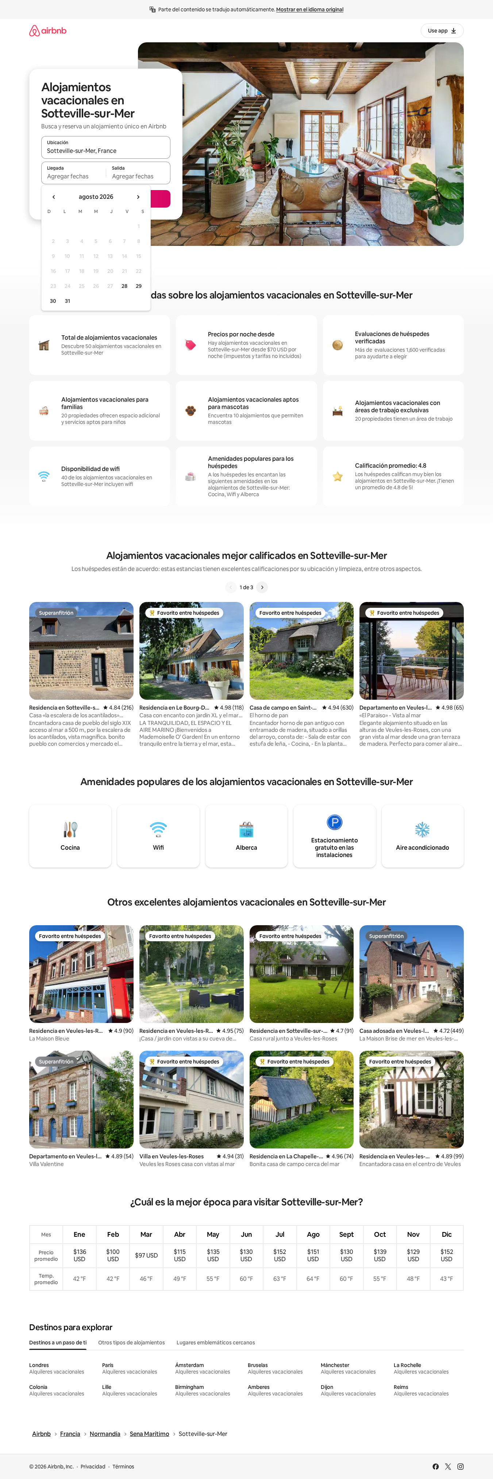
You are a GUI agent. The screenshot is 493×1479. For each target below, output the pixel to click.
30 (53, 301)
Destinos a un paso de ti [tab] (57, 1342)
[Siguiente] (262, 587)
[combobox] (106, 150)
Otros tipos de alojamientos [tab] (131, 1342)
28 (124, 286)
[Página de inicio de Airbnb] (47, 30)
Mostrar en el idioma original (309, 9)
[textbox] (73, 176)
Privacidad (93, 1466)
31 (67, 301)
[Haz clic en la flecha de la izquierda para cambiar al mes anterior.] (54, 197)
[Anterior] (231, 587)
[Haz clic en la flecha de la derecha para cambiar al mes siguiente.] (138, 197)
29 (139, 286)
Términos (123, 1466)
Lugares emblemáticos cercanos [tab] (216, 1342)
